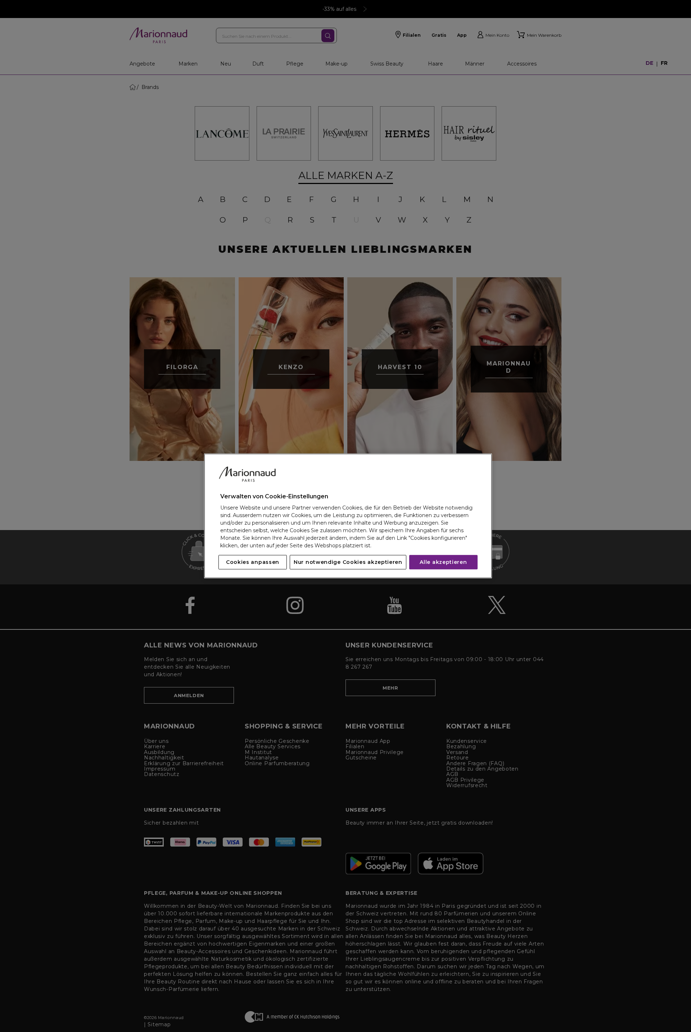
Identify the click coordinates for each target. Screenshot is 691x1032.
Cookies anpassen (252, 562)
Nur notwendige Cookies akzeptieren (348, 562)
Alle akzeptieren (443, 562)
